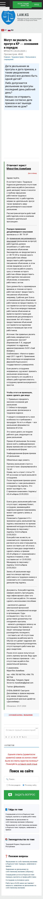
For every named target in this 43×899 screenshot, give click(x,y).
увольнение (28, 715)
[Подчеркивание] (11, 737)
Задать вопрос (25, 794)
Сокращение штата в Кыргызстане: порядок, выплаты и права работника (21, 815)
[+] (25, 737)
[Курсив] (8, 737)
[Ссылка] (22, 737)
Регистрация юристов (23, 5)
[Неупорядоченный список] (17, 737)
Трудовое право (17, 57)
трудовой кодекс (16, 715)
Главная (7, 57)
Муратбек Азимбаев (19, 168)
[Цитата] (19, 737)
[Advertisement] (21, 131)
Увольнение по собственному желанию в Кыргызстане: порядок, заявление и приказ (21, 827)
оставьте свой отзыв (27, 764)
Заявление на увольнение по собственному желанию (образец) (19, 821)
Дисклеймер (32, 173)
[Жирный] (6, 737)
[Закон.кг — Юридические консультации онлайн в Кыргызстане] (21, 18)
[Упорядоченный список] (14, 737)
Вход (36, 5)
